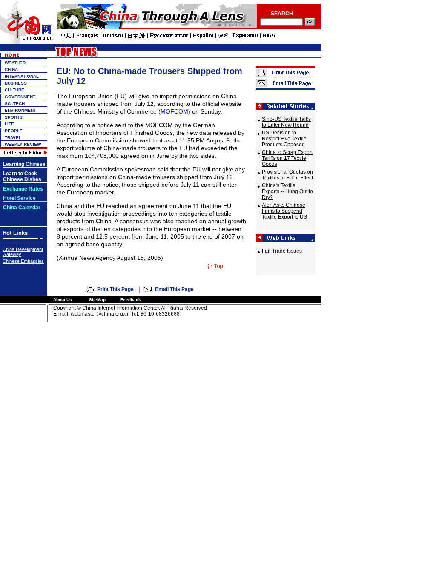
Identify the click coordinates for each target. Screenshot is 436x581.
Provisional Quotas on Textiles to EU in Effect (287, 175)
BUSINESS (16, 83)
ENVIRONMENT (20, 110)
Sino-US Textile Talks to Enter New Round (286, 122)
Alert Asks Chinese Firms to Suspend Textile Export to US (284, 211)
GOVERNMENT (20, 96)
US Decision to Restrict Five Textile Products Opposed (284, 139)
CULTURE (14, 90)
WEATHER (15, 62)
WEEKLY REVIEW (23, 144)
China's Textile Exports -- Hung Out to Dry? (287, 191)
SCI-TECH (15, 103)
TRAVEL (13, 137)
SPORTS (14, 117)
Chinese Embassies (23, 261)
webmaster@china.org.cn (100, 314)
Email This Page (174, 289)
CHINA (11, 69)
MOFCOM (174, 111)
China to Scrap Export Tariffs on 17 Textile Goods (287, 158)
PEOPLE (14, 130)
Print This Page (115, 289)
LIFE (9, 124)
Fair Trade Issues (282, 251)
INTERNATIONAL (22, 76)
